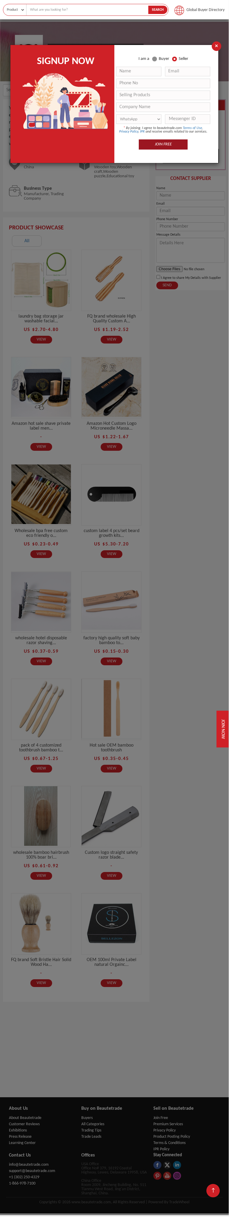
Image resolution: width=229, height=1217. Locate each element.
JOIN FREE (163, 144)
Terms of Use (192, 128)
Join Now (222, 729)
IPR (142, 131)
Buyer (164, 59)
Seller (183, 59)
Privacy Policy (128, 131)
